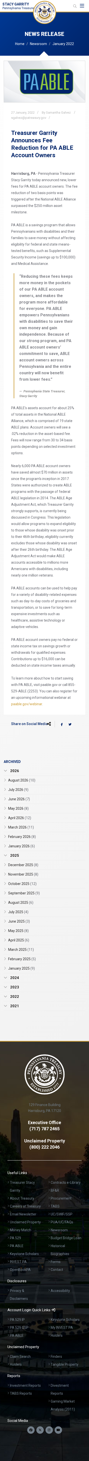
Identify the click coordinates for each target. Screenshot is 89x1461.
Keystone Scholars (24, 1254)
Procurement (61, 1198)
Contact (57, 1270)
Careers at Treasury (25, 1206)
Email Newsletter (23, 1214)
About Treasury (22, 1198)
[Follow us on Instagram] (49, 1430)
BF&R (55, 1190)
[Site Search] (75, 6)
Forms (56, 1262)
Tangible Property (64, 1364)
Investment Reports (25, 1385)
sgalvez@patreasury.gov (28, 118)
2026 (14, 771)
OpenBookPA (20, 1270)
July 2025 (18, 912)
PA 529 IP (17, 1320)
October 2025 (22, 884)
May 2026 (18, 808)
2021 (14, 1006)
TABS (55, 1206)
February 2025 (22, 959)
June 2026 (19, 799)
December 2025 (23, 865)
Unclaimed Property (25, 1222)
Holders (57, 1335)
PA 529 (15, 1238)
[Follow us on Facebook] (31, 1430)
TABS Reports (21, 1393)
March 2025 (21, 950)
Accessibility (60, 1291)
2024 (14, 978)
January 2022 (63, 44)
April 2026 (19, 818)
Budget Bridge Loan (66, 1238)
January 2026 (21, 846)
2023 (14, 987)
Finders (56, 1357)
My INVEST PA (62, 1328)
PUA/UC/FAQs (62, 1222)
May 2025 (18, 931)
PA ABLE (16, 1246)
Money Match (20, 1230)
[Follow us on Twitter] (40, 1430)
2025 (14, 855)
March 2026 (21, 827)
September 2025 (24, 893)
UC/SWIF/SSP (61, 1214)
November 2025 (23, 874)
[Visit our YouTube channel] (58, 1430)
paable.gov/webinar (26, 704)
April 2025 (18, 940)
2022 (14, 996)
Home (19, 44)
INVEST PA (18, 1262)
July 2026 (18, 790)
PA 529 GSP (19, 1328)
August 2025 (20, 903)
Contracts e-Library (66, 1182)
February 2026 (22, 837)
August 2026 (21, 780)
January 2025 (21, 968)
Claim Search (20, 1357)
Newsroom (38, 44)
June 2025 (19, 921)
